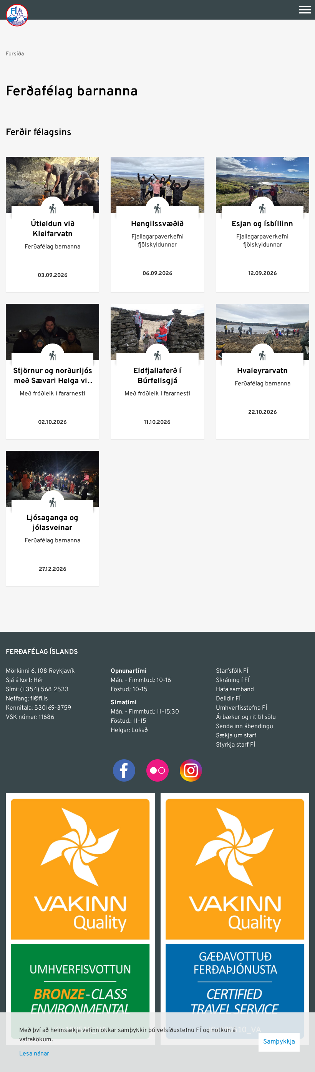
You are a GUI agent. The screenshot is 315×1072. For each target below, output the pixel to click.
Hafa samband (235, 690)
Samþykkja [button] (279, 1042)
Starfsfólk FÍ (232, 671)
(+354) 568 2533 (44, 690)
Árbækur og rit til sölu (246, 717)
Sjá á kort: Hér (24, 680)
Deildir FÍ (228, 699)
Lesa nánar (34, 1054)
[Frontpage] (17, 15)
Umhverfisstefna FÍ (241, 708)
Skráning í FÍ (232, 680)
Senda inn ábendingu (244, 726)
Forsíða (15, 53)
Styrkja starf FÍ (235, 745)
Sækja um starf (236, 736)
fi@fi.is (39, 699)
